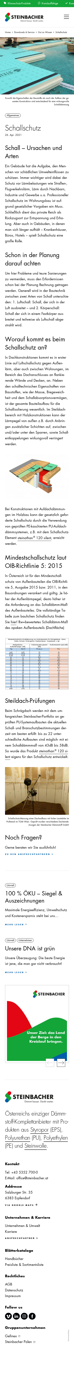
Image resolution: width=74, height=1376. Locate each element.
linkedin (16, 1316)
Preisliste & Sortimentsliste (24, 1264)
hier (13, 622)
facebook (32, 1316)
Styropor (39, 1130)
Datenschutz (14, 1290)
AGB (8, 1284)
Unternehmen (25, 940)
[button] (66, 17)
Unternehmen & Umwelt (22, 1225)
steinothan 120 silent (34, 537)
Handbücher (14, 1259)
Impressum (13, 1296)
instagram (24, 1316)
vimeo (8, 1316)
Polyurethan (17, 1138)
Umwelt (10, 885)
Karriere (11, 1231)
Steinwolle (35, 1146)
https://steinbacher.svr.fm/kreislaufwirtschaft (37, 1024)
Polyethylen (56, 1138)
